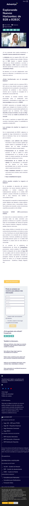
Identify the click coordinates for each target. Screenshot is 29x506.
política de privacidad (13, 322)
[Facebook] (8, 388)
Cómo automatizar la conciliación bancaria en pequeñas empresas (15, 369)
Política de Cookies (18, 498)
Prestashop (24, 258)
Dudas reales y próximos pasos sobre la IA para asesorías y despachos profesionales (14, 357)
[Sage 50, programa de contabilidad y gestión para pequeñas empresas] (15, 275)
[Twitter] (3, 388)
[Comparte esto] (7, 30)
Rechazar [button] (11, 503)
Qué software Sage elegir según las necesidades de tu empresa (13, 351)
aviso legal (20, 321)
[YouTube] (11, 388)
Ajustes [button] (15, 503)
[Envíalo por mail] (4, 30)
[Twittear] (11, 30)
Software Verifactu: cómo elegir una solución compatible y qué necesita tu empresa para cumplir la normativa (15, 345)
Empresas (15, 25)
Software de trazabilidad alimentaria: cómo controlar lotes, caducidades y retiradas (14, 363)
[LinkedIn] (5, 388)
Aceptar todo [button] (5, 502)
